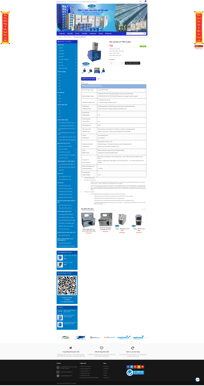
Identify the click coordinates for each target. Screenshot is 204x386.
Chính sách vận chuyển (86, 366)
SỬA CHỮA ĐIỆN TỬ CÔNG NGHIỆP (67, 246)
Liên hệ (105, 373)
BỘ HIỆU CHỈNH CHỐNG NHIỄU (66, 226)
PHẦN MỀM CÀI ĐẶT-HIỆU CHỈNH (66, 223)
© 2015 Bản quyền (61, 383)
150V (60, 101)
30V (60, 80)
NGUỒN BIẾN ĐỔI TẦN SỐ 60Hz (66, 214)
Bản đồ (105, 375)
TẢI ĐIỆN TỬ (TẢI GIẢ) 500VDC (66, 197)
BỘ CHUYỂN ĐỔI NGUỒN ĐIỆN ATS (67, 164)
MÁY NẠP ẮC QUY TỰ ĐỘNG (65, 146)
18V (60, 110)
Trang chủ (106, 366)
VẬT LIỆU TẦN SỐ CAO (64, 229)
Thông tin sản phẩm (88, 78)
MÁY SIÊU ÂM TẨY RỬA (64, 235)
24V (60, 116)
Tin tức (105, 371)
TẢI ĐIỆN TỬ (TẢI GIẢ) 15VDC (65, 194)
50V (60, 83)
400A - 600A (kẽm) (67, 36)
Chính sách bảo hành (85, 373)
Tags (98, 78)
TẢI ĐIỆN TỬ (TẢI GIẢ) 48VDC (65, 191)
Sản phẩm (106, 368)
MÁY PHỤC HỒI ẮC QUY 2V (65, 205)
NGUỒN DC (61, 170)
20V (60, 74)
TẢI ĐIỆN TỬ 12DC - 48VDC (65, 185)
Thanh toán (106, 377)
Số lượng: (112, 59)
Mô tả (82, 82)
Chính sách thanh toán (85, 368)
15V (60, 107)
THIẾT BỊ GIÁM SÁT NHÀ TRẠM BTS (67, 167)
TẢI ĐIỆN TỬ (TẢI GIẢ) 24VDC (65, 188)
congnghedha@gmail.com (66, 375)
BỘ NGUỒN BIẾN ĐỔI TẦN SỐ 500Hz (67, 220)
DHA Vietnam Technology (70, 383)
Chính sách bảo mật (85, 375)
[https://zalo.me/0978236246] (67, 285)
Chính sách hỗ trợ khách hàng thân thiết (89, 377)
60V (60, 86)
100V (60, 89)
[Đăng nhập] (141, 2)
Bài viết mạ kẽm (84, 83)
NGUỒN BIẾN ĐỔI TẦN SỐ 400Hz (66, 217)
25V (60, 77)
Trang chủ (60, 36)
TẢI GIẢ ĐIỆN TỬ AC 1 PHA (65, 176)
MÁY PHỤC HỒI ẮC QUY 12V (65, 208)
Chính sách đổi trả (85, 371)
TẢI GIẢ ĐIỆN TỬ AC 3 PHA (65, 179)
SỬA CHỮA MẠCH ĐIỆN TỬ (65, 243)
